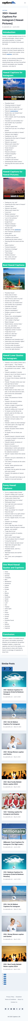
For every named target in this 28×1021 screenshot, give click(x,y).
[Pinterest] (22, 1009)
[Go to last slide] (4, 669)
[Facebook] (5, 1009)
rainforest (18, 229)
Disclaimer (19, 997)
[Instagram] (11, 1009)
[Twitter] (8, 1009)
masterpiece (14, 111)
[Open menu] (25, 3)
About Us (20, 999)
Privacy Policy (10, 997)
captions (9, 54)
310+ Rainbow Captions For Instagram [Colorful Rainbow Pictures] (13, 692)
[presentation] (14, 679)
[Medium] (14, 1009)
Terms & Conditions (10, 999)
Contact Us (14, 1002)
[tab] (5, 974)
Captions (4, 10)
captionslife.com (7, 26)
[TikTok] (19, 1009)
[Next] (10, 669)
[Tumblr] (17, 1009)
